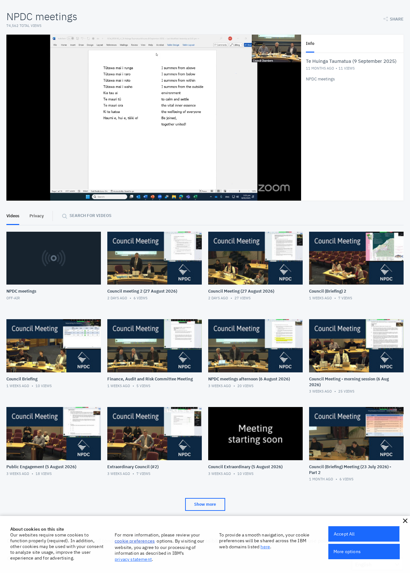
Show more (205, 504)
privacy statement (133, 559)
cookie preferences (135, 541)
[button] (405, 521)
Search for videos (90, 215)
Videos (12, 216)
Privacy (36, 216)
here (265, 547)
